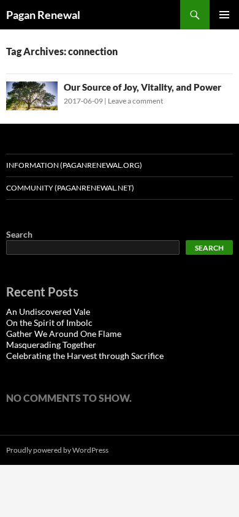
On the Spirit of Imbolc (49, 322)
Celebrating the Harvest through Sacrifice (85, 355)
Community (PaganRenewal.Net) (70, 187)
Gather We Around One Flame (63, 333)
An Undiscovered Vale (48, 311)
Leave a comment (135, 100)
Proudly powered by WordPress (57, 450)
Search (19, 234)
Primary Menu (224, 14)
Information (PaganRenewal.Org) (74, 165)
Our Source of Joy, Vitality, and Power (142, 86)
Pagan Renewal (43, 14)
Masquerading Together (51, 344)
